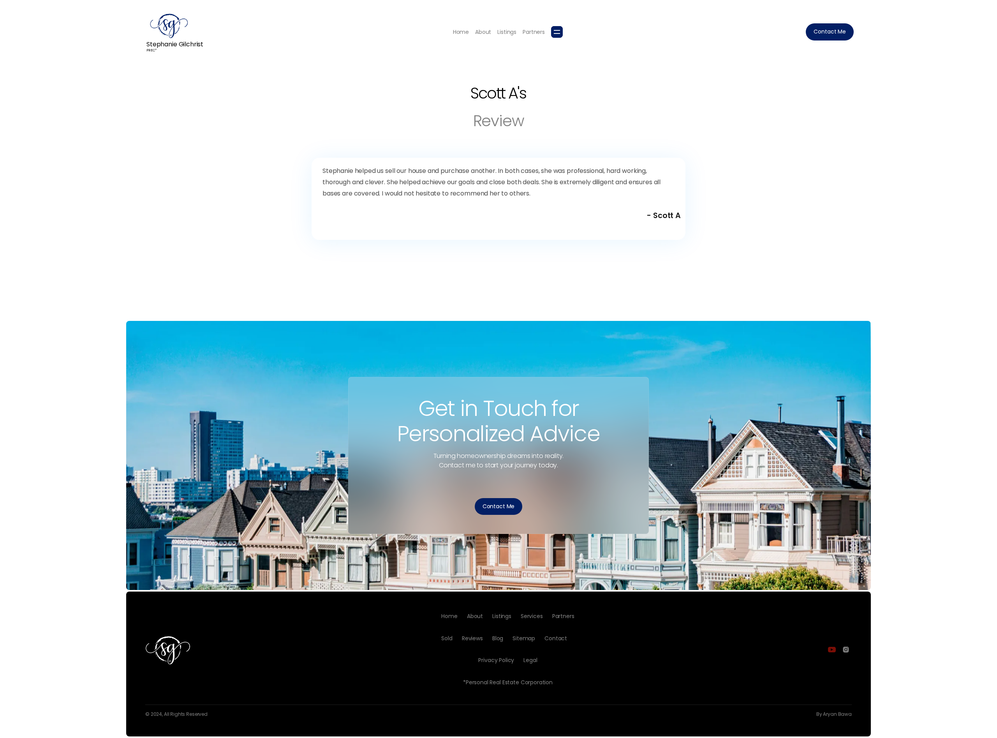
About (483, 32)
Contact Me (830, 31)
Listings (506, 32)
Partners (534, 32)
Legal (530, 660)
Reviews (472, 638)
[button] (557, 32)
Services (532, 616)
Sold (446, 638)
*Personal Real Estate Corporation (508, 682)
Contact (555, 638)
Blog (497, 638)
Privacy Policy (496, 660)
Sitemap (524, 638)
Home (461, 32)
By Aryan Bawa (834, 714)
